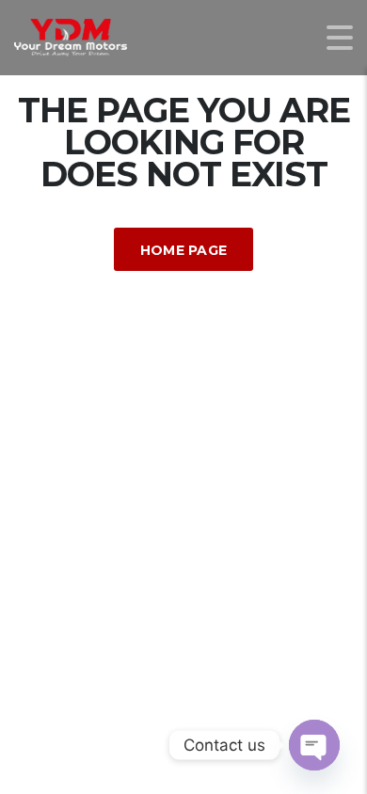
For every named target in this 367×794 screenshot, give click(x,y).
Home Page (184, 250)
